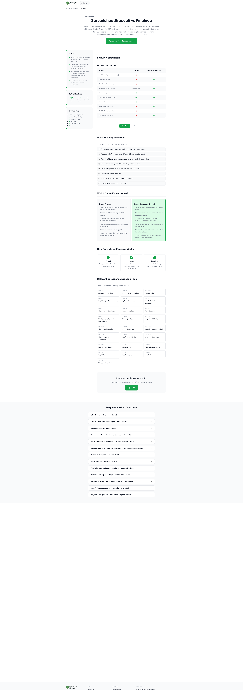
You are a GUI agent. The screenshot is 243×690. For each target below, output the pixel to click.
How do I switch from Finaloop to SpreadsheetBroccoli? (111, 435)
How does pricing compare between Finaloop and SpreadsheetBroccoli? (117, 448)
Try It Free (125, 126)
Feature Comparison (76, 115)
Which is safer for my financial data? (104, 461)
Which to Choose (76, 119)
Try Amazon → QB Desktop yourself (121, 41)
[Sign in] (175, 3)
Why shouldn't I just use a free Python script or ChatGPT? (112, 495)
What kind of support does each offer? (105, 455)
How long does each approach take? (104, 428)
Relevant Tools (75, 123)
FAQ (72, 125)
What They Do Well (76, 117)
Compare (75, 8)
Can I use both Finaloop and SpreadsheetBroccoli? (109, 421)
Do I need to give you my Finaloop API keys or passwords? (112, 481)
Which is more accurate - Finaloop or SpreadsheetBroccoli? (112, 441)
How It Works (75, 121)
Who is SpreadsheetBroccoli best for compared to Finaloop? (112, 468)
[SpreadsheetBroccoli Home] (71, 3)
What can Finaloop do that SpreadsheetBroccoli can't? (110, 475)
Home (68, 8)
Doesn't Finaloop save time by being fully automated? (110, 488)
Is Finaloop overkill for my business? (104, 415)
